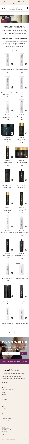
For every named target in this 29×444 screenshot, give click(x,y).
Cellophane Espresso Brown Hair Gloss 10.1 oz (7, 93)
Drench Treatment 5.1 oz (7, 278)
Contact (3, 415)
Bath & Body (4, 399)
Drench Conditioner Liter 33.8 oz (21, 233)
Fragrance (4, 394)
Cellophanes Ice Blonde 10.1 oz (21, 116)
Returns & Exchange (6, 420)
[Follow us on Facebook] (3, 434)
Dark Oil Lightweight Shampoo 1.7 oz (7, 186)
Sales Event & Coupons (7, 389)
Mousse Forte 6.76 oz (21, 301)
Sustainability (5, 411)
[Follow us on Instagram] (6, 434)
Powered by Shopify (21, 439)
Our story (4, 408)
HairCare (4, 384)
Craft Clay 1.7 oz (7, 139)
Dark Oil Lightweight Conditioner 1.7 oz (21, 140)
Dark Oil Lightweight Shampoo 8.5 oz (7, 209)
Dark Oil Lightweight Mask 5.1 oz (21, 163)
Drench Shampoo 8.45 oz (7, 255)
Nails (3, 402)
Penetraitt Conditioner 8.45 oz (7, 324)
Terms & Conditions (6, 418)
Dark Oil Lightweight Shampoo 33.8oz (21, 186)
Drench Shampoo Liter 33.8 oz (21, 256)
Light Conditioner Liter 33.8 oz (21, 279)
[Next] (19, 332)
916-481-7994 (5, 431)
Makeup (3, 392)
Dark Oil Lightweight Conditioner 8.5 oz (7, 163)
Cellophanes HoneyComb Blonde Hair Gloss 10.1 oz (7, 116)
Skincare (4, 387)
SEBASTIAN (7, 67)
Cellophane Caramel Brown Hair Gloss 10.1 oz (7, 70)
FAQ (3, 413)
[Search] (5, 8)
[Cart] (26, 8)
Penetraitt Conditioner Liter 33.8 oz (22, 324)
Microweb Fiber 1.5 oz (7, 301)
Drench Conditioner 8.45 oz (7, 232)
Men (3, 397)
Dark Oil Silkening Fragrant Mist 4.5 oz (22, 209)
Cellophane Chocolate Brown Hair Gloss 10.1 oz (21, 70)
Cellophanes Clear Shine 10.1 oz (21, 93)
